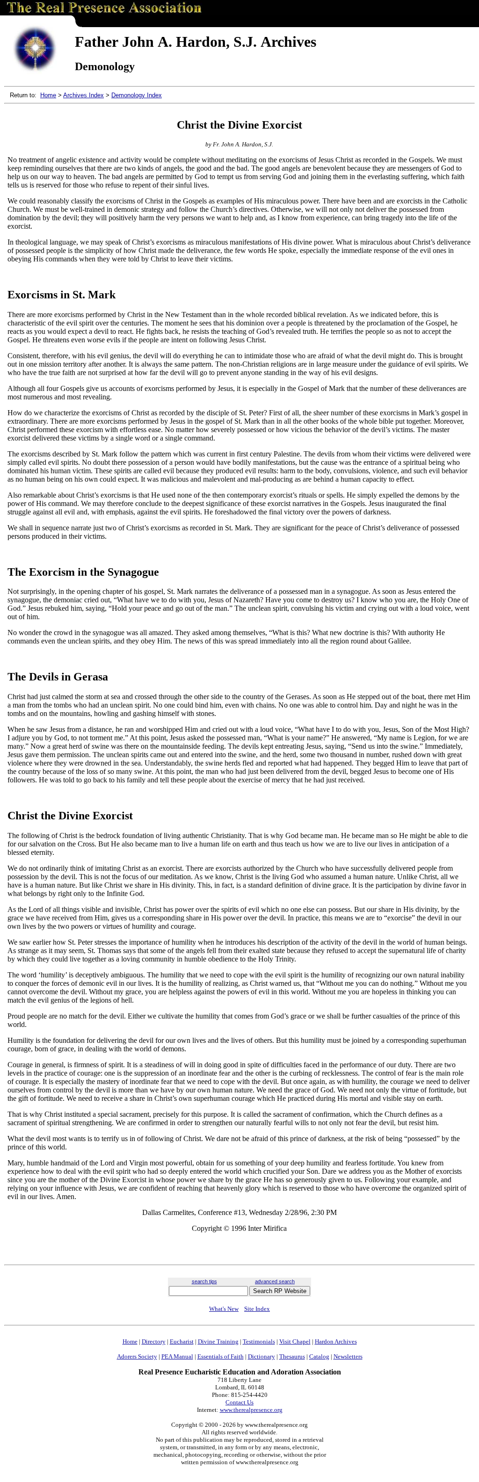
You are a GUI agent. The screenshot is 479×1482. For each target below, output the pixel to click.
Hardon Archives (336, 1341)
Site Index (257, 1308)
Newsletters (348, 1356)
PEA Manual (177, 1356)
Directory (154, 1341)
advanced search (275, 1281)
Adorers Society (137, 1356)
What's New (224, 1308)
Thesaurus (292, 1356)
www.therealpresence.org (251, 1409)
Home (48, 95)
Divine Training (218, 1341)
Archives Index (83, 95)
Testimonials (259, 1341)
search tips (204, 1281)
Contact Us (239, 1402)
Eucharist (182, 1341)
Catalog (319, 1356)
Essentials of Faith (220, 1356)
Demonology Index (136, 95)
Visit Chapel (295, 1341)
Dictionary (261, 1356)
